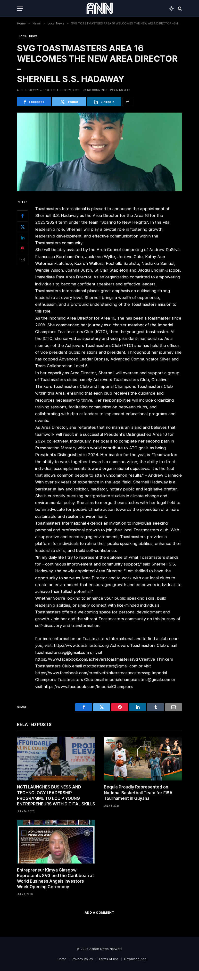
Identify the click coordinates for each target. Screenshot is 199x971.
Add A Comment (99, 912)
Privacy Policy (82, 959)
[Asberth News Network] (99, 8)
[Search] (179, 8)
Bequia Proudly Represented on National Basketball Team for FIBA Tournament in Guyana (138, 793)
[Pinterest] (22, 248)
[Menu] (20, 8)
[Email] (22, 259)
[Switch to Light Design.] (171, 8)
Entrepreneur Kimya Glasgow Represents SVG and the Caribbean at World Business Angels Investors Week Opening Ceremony (55, 878)
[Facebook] (22, 216)
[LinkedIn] (22, 237)
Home (62, 959)
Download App (135, 959)
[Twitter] (22, 226)
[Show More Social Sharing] (127, 101)
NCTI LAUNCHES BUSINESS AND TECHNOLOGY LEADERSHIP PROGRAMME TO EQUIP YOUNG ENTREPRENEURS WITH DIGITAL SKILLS (56, 795)
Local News (28, 36)
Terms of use (109, 959)
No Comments (97, 90)
